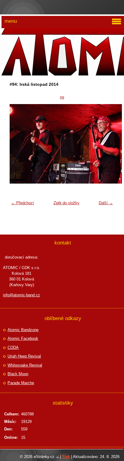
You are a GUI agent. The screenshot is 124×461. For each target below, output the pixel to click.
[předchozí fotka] (18, 144)
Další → (106, 203)
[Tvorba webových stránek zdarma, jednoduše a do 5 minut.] (58, 457)
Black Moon (18, 374)
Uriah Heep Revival (24, 356)
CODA (13, 347)
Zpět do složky (66, 203)
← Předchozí (22, 203)
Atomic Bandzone (23, 330)
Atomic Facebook (23, 338)
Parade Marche (21, 383)
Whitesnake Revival (25, 365)
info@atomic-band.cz (21, 295)
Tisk (66, 456)
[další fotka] (106, 144)
